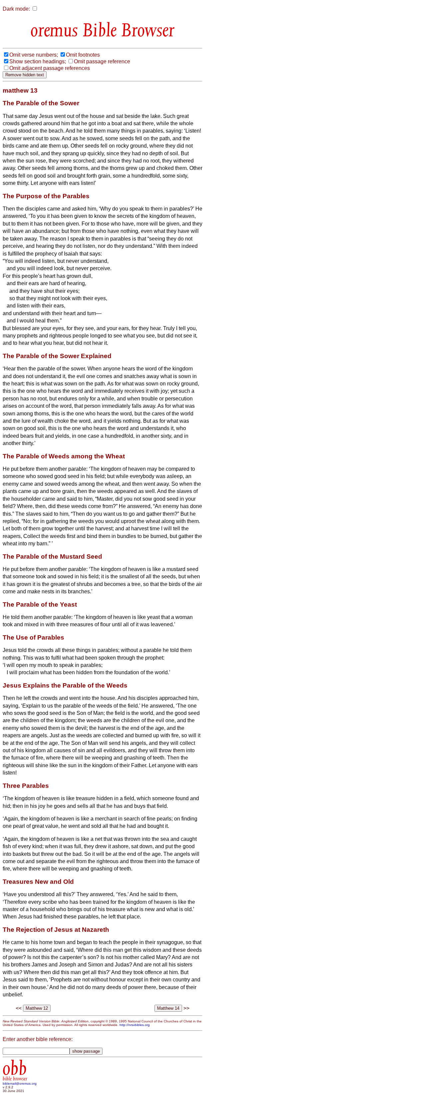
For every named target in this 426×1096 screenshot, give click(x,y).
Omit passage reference (102, 61)
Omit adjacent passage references (49, 68)
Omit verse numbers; (33, 55)
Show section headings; (37, 61)
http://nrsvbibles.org (134, 1025)
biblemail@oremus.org (20, 1083)
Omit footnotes (83, 55)
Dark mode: (16, 9)
